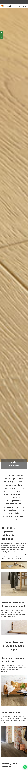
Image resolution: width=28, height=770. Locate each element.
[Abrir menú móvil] (16, 6)
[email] (22, 2)
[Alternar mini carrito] (20, 6)
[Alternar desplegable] (26, 6)
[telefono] (25, 2)
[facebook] (1, 33)
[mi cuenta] (23, 6)
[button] (25, 767)
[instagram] (1, 37)
